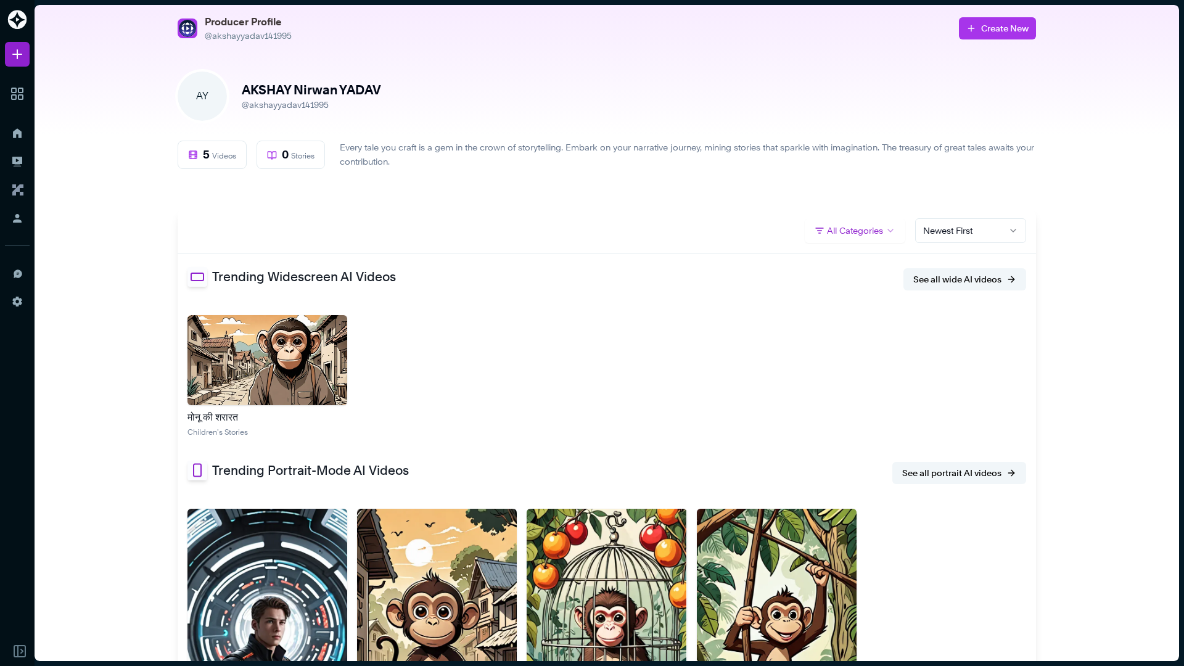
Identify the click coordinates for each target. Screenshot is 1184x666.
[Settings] (17, 301)
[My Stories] (17, 161)
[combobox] (970, 230)
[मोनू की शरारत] (267, 360)
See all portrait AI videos (951, 472)
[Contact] (17, 273)
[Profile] (17, 218)
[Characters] (17, 190)
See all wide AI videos (957, 279)
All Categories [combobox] (855, 230)
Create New (1005, 28)
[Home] (17, 133)
